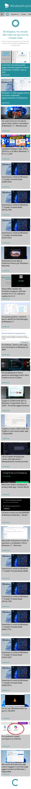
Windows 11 (15, 14)
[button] (2, 14)
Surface (23, 14)
